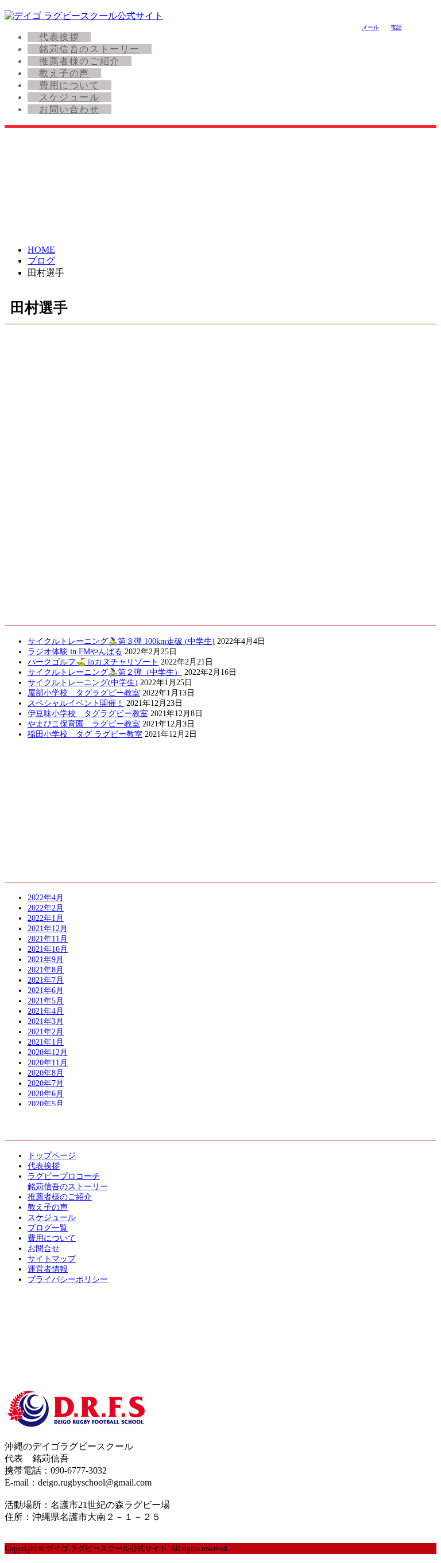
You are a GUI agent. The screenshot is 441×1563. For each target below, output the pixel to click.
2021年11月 (48, 939)
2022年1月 (46, 918)
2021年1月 (46, 1042)
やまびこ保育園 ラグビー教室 (84, 724)
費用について (69, 85)
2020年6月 (46, 1093)
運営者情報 (48, 1269)
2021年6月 (46, 990)
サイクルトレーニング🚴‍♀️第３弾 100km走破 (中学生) (121, 641)
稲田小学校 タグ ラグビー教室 (85, 734)
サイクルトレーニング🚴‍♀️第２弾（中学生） (105, 672)
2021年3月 (46, 1021)
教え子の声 (64, 73)
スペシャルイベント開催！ (76, 703)
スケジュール (69, 97)
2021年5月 (46, 1001)
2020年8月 (46, 1073)
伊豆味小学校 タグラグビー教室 (88, 713)
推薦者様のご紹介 (79, 61)
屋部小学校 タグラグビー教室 (84, 693)
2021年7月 (46, 980)
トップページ (52, 1155)
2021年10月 (48, 949)
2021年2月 (46, 1031)
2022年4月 (46, 897)
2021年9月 (46, 959)
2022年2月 (46, 908)
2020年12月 (48, 1052)
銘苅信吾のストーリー (89, 49)
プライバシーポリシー (68, 1279)
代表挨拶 (59, 37)
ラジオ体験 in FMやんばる (75, 651)
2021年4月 (46, 1011)
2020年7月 (46, 1083)
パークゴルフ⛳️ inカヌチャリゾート (93, 662)
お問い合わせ (69, 109)
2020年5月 (46, 1104)
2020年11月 (48, 1062)
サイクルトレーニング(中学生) (83, 682)
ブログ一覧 (48, 1228)
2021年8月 (46, 970)
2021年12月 (48, 928)
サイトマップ (52, 1259)
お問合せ (44, 1248)
